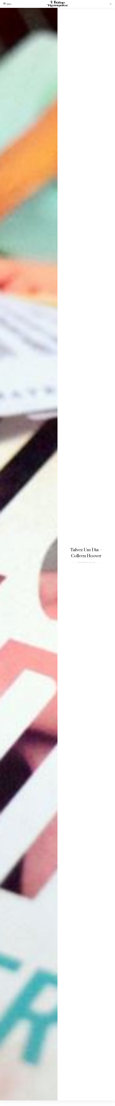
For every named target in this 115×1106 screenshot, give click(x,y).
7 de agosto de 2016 (86, 562)
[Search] (111, 4)
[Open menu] (4, 3)
